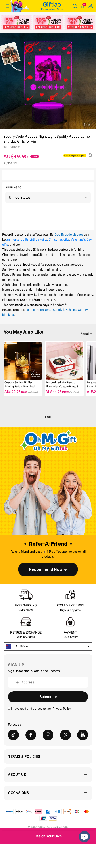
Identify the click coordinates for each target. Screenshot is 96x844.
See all (85, 333)
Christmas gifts (59, 239)
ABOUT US (17, 775)
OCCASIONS (18, 793)
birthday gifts (38, 239)
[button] (5, 360)
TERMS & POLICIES (24, 756)
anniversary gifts (17, 239)
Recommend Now (46, 569)
